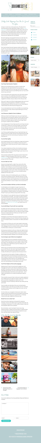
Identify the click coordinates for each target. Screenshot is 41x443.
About (10, 14)
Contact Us (13, 16)
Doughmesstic (19, 434)
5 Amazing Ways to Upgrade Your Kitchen (21, 388)
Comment (4, 403)
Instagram (35, 37)
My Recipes (18, 14)
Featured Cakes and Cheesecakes (30, 16)
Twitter (34, 32)
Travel (25, 14)
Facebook (35, 34)
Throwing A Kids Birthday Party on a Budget (7, 389)
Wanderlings (6, 16)
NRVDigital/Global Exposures (24, 437)
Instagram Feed (32, 14)
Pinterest (35, 39)
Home (6, 14)
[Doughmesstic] (20, 10)
